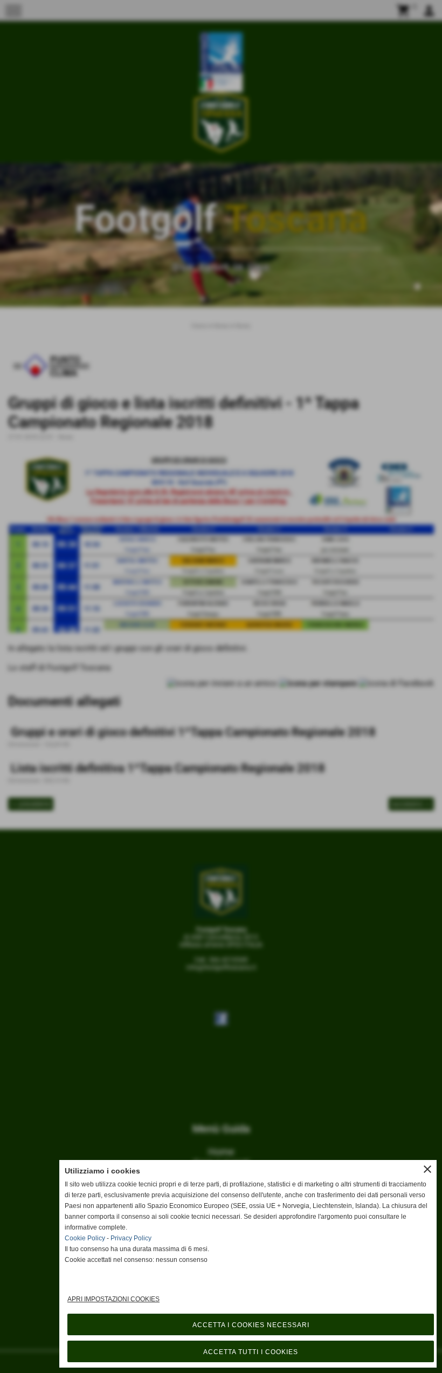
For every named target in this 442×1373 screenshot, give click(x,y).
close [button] (427, 1169)
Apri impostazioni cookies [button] (113, 1299)
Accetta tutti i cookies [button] (250, 1352)
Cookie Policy (85, 1238)
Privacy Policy (130, 1238)
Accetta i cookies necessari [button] (250, 1325)
